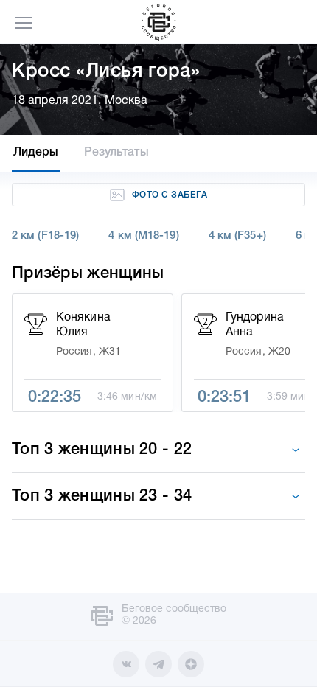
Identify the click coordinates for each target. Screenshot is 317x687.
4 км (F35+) (237, 236)
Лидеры (36, 152)
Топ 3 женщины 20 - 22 (102, 449)
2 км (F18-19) (45, 236)
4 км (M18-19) (143, 236)
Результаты (116, 152)
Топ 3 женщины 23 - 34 (102, 496)
